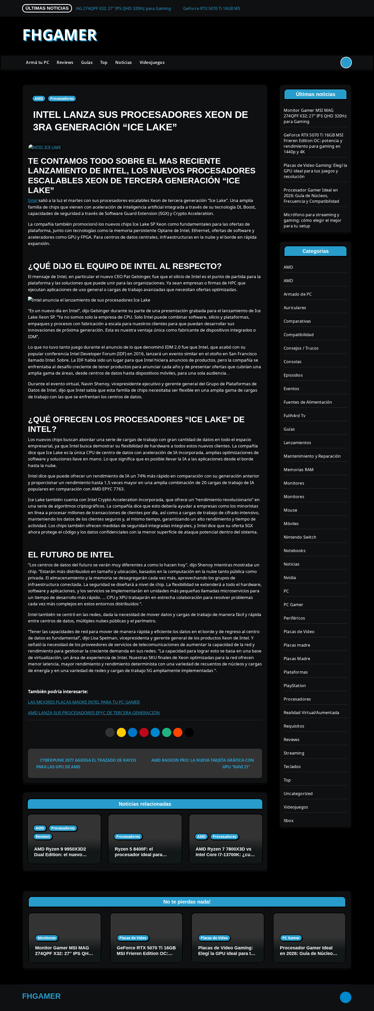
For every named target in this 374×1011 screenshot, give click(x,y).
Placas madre (297, 645)
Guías (87, 62)
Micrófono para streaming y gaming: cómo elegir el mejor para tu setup (313, 220)
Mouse (290, 510)
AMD (39, 98)
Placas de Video (299, 631)
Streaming (294, 753)
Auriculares (295, 307)
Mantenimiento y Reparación (312, 456)
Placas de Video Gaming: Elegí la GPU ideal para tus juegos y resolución (315, 170)
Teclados (292, 766)
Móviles (291, 523)
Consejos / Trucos (301, 348)
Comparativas (297, 321)
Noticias (123, 62)
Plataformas (296, 672)
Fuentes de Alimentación (308, 402)
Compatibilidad (299, 334)
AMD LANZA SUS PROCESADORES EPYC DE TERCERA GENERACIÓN (94, 713)
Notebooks (295, 550)
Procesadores (62, 98)
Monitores (294, 483)
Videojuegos (152, 62)
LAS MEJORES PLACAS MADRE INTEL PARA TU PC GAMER (84, 702)
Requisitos (294, 726)
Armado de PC (298, 294)
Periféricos (294, 618)
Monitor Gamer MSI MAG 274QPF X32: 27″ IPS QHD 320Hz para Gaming (315, 115)
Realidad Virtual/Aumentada (311, 712)
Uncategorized (298, 793)
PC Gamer (294, 604)
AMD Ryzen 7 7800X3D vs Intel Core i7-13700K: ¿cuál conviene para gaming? (225, 854)
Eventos (291, 388)
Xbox (288, 820)
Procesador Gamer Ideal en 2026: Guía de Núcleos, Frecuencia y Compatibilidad (311, 195)
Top (104, 62)
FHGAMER (59, 34)
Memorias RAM (299, 469)
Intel (32, 200)
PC (286, 591)
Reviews (65, 62)
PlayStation (295, 685)
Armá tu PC (37, 62)
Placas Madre (297, 658)
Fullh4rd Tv (294, 415)
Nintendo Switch (300, 537)
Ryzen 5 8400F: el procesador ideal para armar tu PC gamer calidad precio (144, 857)
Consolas (293, 361)
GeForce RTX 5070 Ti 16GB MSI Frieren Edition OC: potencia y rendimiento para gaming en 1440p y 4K (313, 143)
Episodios (293, 375)
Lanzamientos (297, 442)
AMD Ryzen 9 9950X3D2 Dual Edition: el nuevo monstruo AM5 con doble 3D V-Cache (61, 857)
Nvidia (290, 577)
